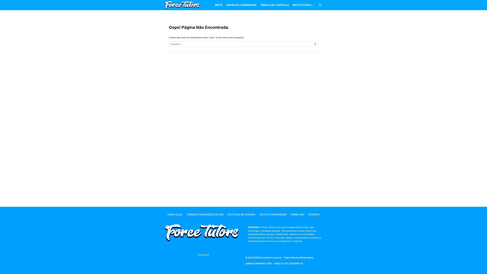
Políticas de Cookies (241, 214)
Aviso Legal (175, 214)
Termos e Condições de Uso (205, 214)
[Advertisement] (185, 262)
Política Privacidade (273, 214)
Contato (314, 214)
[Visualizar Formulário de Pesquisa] (320, 5)
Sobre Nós (297, 214)
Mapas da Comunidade (241, 5)
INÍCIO (219, 5)
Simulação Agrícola (274, 5)
